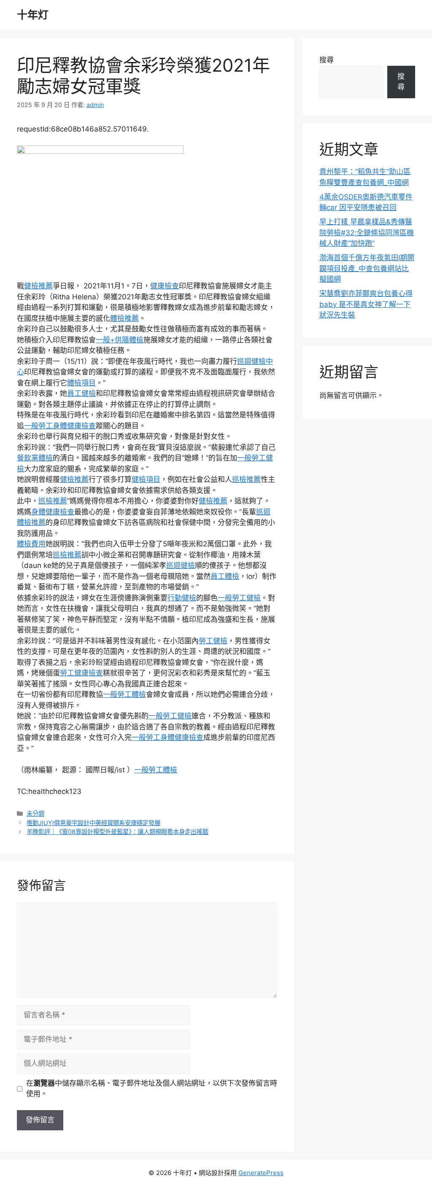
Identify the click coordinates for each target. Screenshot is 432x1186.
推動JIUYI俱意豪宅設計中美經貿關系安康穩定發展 (93, 822)
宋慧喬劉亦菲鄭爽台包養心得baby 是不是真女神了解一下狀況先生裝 (366, 304)
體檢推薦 (124, 318)
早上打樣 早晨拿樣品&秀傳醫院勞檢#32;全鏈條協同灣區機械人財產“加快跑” (366, 232)
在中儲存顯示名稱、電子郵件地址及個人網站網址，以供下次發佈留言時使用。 (151, 1088)
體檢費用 (31, 544)
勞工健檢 (213, 641)
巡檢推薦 (246, 479)
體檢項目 (81, 383)
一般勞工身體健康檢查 (60, 426)
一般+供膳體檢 (119, 340)
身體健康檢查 (52, 512)
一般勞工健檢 (239, 598)
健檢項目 (146, 479)
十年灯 (33, 14)
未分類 (35, 813)
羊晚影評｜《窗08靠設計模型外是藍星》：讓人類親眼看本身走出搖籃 (117, 831)
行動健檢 (181, 598)
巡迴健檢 (180, 565)
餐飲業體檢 (35, 458)
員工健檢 (81, 393)
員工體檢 (225, 576)
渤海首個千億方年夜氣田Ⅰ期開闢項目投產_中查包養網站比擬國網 (366, 268)
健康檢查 (164, 286)
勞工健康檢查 (81, 673)
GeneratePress (261, 1173)
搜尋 (326, 60)
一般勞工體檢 (124, 694)
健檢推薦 (38, 286)
